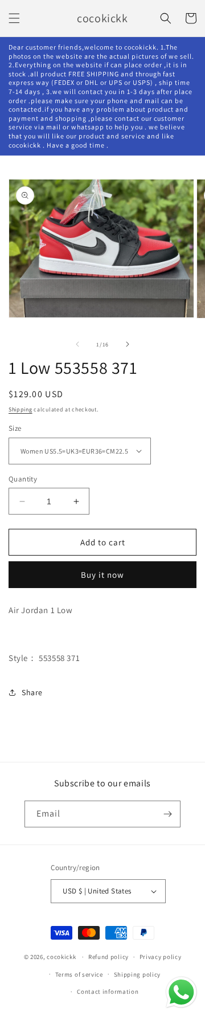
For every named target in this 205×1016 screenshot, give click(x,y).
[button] (14, 18)
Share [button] (32, 692)
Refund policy (108, 957)
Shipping (20, 409)
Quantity (23, 479)
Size (15, 428)
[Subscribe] (167, 814)
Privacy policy (161, 957)
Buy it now (102, 574)
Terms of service (79, 974)
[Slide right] (127, 344)
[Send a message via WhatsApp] (181, 992)
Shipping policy (137, 974)
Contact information (107, 991)
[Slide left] (77, 344)
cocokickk (61, 957)
